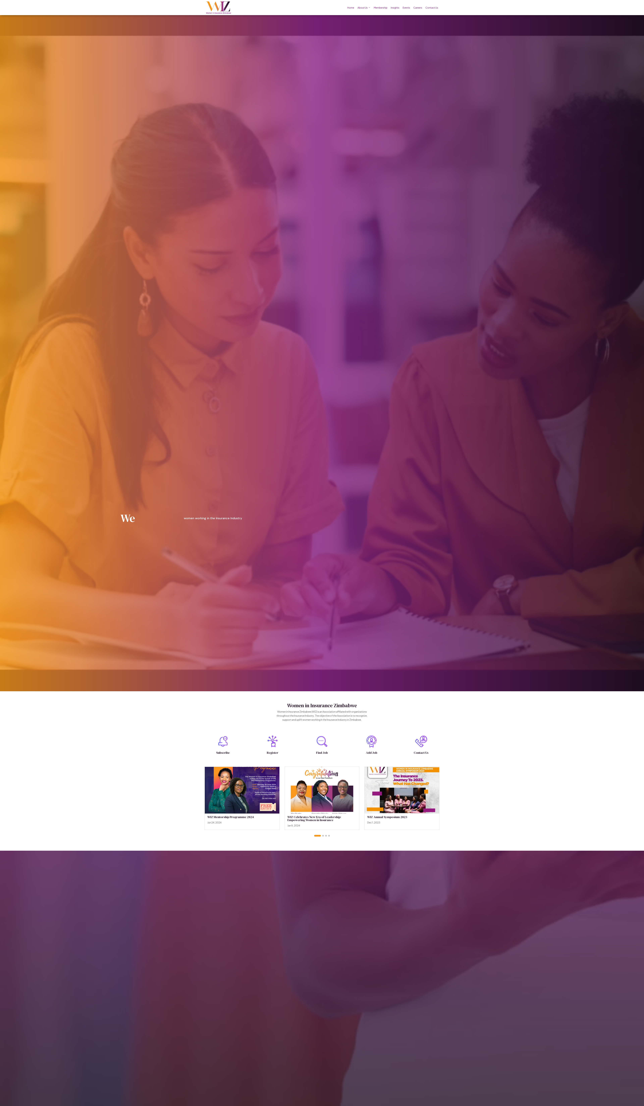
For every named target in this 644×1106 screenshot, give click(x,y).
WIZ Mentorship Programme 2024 (230, 817)
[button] (317, 836)
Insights (395, 7)
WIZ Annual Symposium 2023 (387, 817)
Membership (380, 7)
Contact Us (431, 7)
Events (406, 7)
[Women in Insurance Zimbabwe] (218, 7)
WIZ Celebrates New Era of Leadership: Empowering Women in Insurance (314, 818)
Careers (417, 7)
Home (350, 7)
